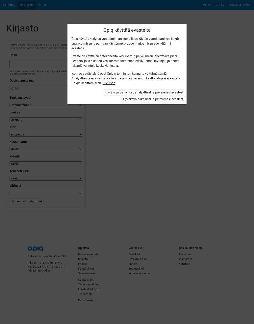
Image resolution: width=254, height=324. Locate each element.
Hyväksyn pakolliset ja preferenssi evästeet (153, 99)
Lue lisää (109, 83)
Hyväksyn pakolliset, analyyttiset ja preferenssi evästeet (144, 92)
